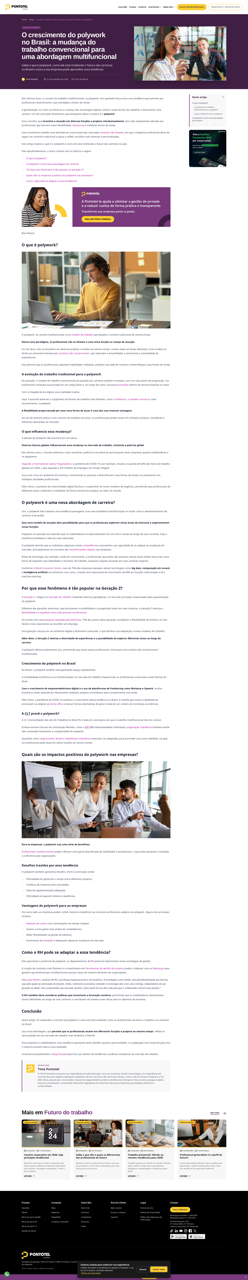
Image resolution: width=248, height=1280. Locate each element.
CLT (26, 719)
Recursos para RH (29, 1221)
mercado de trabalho (59, 597)
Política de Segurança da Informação (151, 1218)
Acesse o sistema (118, 1212)
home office (56, 703)
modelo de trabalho (82, 334)
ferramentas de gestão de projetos (105, 968)
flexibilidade (28, 612)
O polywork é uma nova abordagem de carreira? (207, 119)
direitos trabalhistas (67, 738)
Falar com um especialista (192, 7)
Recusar (143, 1269)
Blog (53, 1208)
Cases (83, 1226)
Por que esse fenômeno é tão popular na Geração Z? (55, 169)
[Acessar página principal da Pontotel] (36, 1255)
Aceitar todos (159, 1269)
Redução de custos (36, 923)
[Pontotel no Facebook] (190, 1230)
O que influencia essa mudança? (208, 114)
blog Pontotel (59, 1054)
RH (92, 961)
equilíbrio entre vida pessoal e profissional (63, 612)
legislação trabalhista (140, 727)
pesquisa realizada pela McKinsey (63, 619)
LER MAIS (28, 1176)
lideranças (158, 968)
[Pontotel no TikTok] (171, 1230)
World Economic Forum (48, 568)
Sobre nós (85, 1208)
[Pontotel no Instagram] (185, 1230)
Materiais (55, 1212)
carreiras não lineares (111, 132)
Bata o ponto (116, 1208)
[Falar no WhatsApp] (7, 1274)
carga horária (47, 738)
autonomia (78, 125)
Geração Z (30, 597)
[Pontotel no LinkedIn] (176, 1230)
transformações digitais (82, 549)
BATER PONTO (217, 7)
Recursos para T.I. (29, 1226)
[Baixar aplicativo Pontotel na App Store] (196, 1236)
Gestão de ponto (232, 7)
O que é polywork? (200, 103)
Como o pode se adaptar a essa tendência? (51, 181)
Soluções (122, 7)
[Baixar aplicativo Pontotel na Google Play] (178, 1236)
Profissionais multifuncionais (38, 851)
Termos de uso (146, 1208)
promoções (123, 384)
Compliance (86, 1217)
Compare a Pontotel (59, 1221)
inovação (48, 940)
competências (90, 545)
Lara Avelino (34, 979)
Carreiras (85, 1212)
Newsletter (56, 1217)
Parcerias (85, 1221)
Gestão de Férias (29, 1231)
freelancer (120, 399)
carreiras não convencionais (74, 353)
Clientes (142, 7)
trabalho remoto (139, 399)
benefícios (85, 738)
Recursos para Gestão (31, 1217)
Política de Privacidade (150, 1212)
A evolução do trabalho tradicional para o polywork (206, 108)
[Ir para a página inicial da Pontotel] (16, 7)
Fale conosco (180, 1210)
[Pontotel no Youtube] (181, 1230)
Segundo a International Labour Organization (46, 463)
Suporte (114, 1217)
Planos (132, 7)
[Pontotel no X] (194, 1230)
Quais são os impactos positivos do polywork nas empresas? (59, 175)
